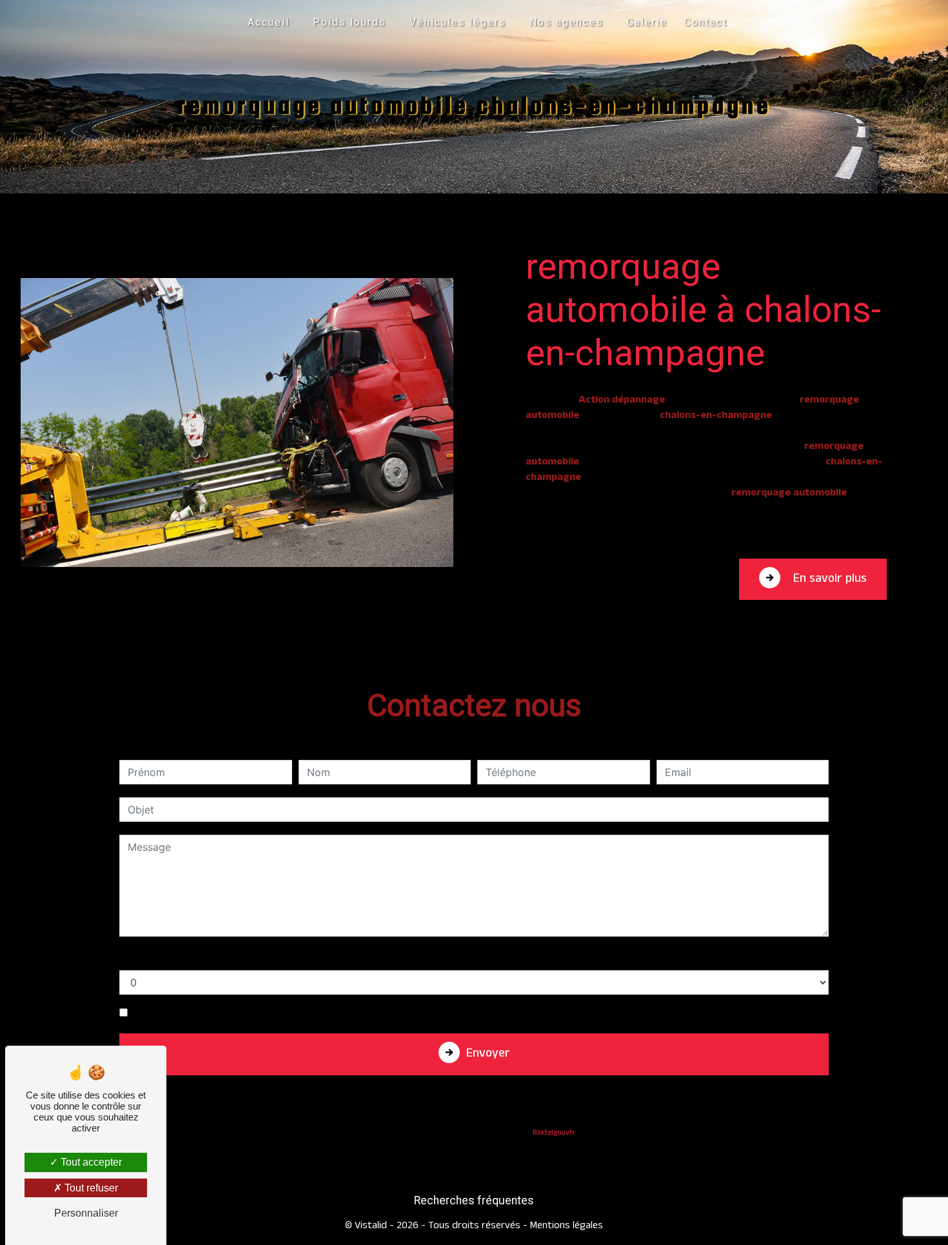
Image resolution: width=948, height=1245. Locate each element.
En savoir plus (828, 580)
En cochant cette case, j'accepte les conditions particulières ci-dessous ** (314, 1012)
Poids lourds (349, 22)
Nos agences (566, 22)
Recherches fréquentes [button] (474, 1200)
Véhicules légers (458, 22)
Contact (705, 22)
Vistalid (371, 1226)
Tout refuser (90, 1187)
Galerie (647, 22)
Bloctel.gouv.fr (554, 1134)
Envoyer (488, 1055)
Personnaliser (86, 1213)
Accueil (269, 22)
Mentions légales (565, 1226)
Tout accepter (90, 1162)
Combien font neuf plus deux (190, 957)
